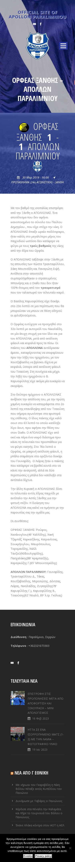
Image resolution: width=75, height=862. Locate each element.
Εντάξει (28, 856)
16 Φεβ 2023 (40, 718)
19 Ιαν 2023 (39, 749)
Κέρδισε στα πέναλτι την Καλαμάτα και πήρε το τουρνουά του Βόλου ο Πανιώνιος (39, 813)
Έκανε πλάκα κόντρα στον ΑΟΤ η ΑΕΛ (40, 825)
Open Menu (63, 46)
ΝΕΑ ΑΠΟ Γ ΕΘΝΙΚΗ (31, 773)
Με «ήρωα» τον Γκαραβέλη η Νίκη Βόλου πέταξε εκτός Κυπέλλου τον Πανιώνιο (39, 789)
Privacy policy (43, 856)
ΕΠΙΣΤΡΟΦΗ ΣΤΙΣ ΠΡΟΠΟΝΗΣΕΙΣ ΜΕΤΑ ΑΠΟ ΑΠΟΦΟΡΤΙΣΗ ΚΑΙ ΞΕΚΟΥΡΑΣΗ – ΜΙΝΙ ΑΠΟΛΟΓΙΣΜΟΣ (45, 703)
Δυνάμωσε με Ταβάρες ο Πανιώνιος (39, 801)
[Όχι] (70, 848)
